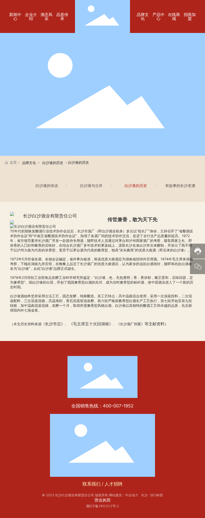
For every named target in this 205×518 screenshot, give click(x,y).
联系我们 (91, 484)
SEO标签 (156, 495)
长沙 (144, 495)
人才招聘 (113, 484)
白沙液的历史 (135, 185)
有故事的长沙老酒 (180, 185)
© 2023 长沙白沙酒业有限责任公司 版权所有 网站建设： (83, 495)
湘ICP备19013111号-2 (102, 506)
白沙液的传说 (47, 185)
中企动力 (131, 495)
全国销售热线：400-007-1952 (102, 405)
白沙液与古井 (91, 185)
